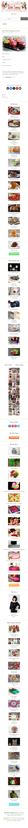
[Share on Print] (7, 89)
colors (5, 94)
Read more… (8, 77)
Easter (19, 819)
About (19, 812)
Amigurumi (15, 820)
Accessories (12, 819)
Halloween (22, 819)
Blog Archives (6, 813)
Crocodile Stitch (6, 819)
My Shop (19, 815)
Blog (17, 812)
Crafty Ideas (12, 813)
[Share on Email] (20, 89)
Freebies (19, 820)
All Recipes (14, 253)
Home (16, 819)
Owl (10, 817)
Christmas (14, 817)
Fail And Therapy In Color (11, 31)
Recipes (22, 813)
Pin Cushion (10, 820)
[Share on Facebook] (10, 89)
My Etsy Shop (14, 437)
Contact (22, 812)
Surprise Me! (14, 585)
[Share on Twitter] (14, 89)
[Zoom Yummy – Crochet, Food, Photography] (14, 6)
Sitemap (8, 815)
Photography (17, 813)
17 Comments (6, 97)
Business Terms (14, 815)
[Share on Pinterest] (17, 89)
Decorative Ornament (20, 817)
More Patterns (14, 804)
